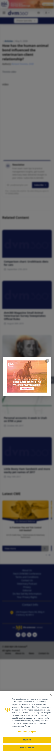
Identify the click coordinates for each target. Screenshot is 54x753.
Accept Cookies (27, 747)
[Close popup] (47, 361)
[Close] (51, 695)
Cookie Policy (24, 726)
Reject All (27, 740)
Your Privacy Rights (27, 731)
